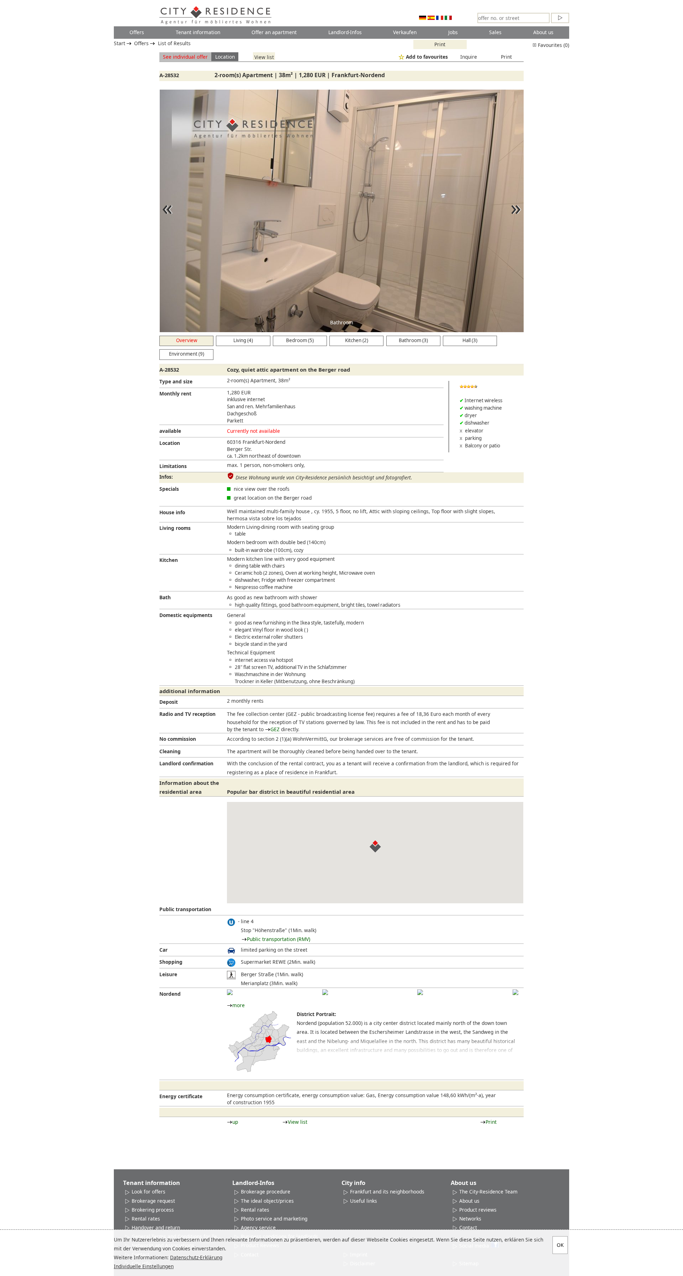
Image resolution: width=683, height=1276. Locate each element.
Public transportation (185, 909)
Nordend (170, 993)
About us (543, 32)
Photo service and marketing (274, 1218)
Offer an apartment (274, 32)
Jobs (453, 32)
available (170, 430)
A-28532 (169, 75)
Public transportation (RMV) (278, 939)
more (238, 1005)
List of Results (174, 43)
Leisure (168, 974)
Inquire (468, 56)
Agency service (258, 1227)
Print (439, 44)
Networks (470, 1218)
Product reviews (478, 1209)
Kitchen (168, 560)
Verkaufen (405, 32)
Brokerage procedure (265, 1191)
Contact (468, 1227)
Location (225, 56)
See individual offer (185, 56)
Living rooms (175, 528)
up (235, 1121)
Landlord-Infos (345, 32)
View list (264, 56)
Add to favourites (427, 56)
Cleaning (170, 751)
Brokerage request (153, 1200)
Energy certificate (180, 1096)
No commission (177, 738)
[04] (515, 992)
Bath (165, 597)
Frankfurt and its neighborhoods (387, 1191)
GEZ (275, 729)
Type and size (175, 381)
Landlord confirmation (186, 763)
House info (172, 512)
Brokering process (153, 1209)
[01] (230, 992)
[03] (420, 992)
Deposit (168, 701)
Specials (169, 488)
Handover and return (156, 1227)
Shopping (170, 961)
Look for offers (148, 1191)
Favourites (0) (552, 45)
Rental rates (146, 1218)
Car (163, 949)
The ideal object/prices (267, 1200)
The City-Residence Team (488, 1191)
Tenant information (198, 32)
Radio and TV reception (187, 714)
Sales (495, 32)
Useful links (363, 1200)
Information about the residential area (189, 787)
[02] (325, 992)
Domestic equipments (185, 615)
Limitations (173, 466)
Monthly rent (175, 393)
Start (119, 43)
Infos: (166, 476)
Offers (136, 32)
